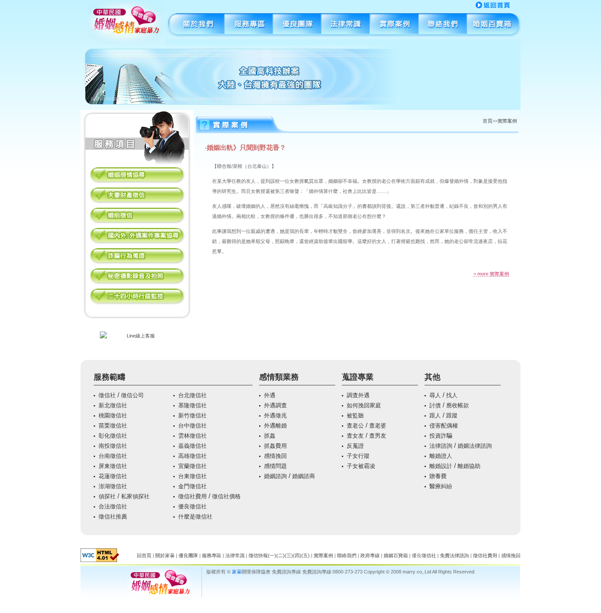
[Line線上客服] (137, 335)
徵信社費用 (485, 555)
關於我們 (196, 26)
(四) (297, 555)
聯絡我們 (442, 26)
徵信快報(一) (262, 555)
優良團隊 (297, 26)
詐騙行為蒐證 (137, 256)
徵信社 (428, 555)
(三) (289, 555)
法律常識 (235, 555)
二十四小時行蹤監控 (137, 296)
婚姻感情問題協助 (137, 175)
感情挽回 (510, 555)
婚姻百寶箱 (493, 26)
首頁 (487, 120)
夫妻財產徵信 (137, 195)
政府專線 (370, 555)
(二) (280, 555)
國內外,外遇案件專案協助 (137, 236)
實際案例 (394, 26)
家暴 (237, 571)
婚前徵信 (137, 216)
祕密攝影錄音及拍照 (137, 276)
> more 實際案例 (491, 273)
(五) (305, 555)
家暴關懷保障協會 (493, 5)
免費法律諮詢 (454, 555)
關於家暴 (165, 555)
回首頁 (144, 555)
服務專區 (249, 26)
